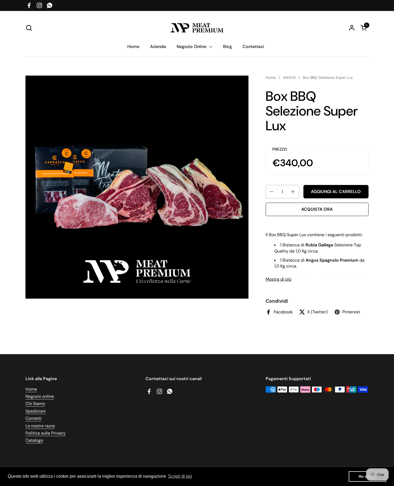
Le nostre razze (40, 426)
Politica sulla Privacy (45, 433)
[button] (28, 27)
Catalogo (34, 440)
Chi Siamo (35, 403)
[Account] (351, 27)
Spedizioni (35, 411)
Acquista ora (317, 209)
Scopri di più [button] (180, 476)
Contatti (33, 418)
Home (31, 389)
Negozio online (39, 396)
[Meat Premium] (197, 27)
